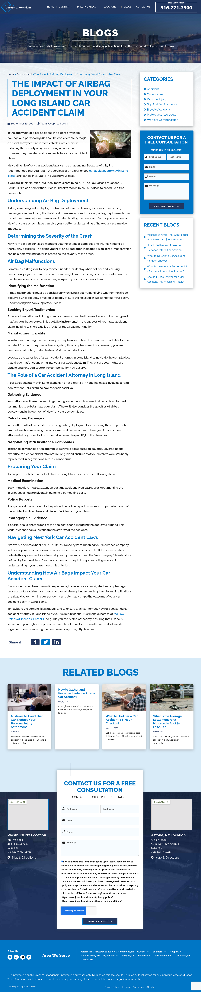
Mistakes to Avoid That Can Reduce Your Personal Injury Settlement (27, 721)
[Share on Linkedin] (56, 642)
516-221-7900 (176, 7)
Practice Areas (86, 6)
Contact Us (143, 6)
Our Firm (64, 6)
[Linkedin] (28, 957)
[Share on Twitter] (45, 642)
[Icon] (22, 957)
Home (50, 6)
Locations (110, 6)
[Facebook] (10, 957)
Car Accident (24, 74)
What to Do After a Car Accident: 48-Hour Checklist (122, 719)
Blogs (127, 6)
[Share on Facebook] (35, 642)
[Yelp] (16, 957)
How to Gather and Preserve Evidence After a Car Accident (76, 693)
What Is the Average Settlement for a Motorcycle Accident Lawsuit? (167, 721)
